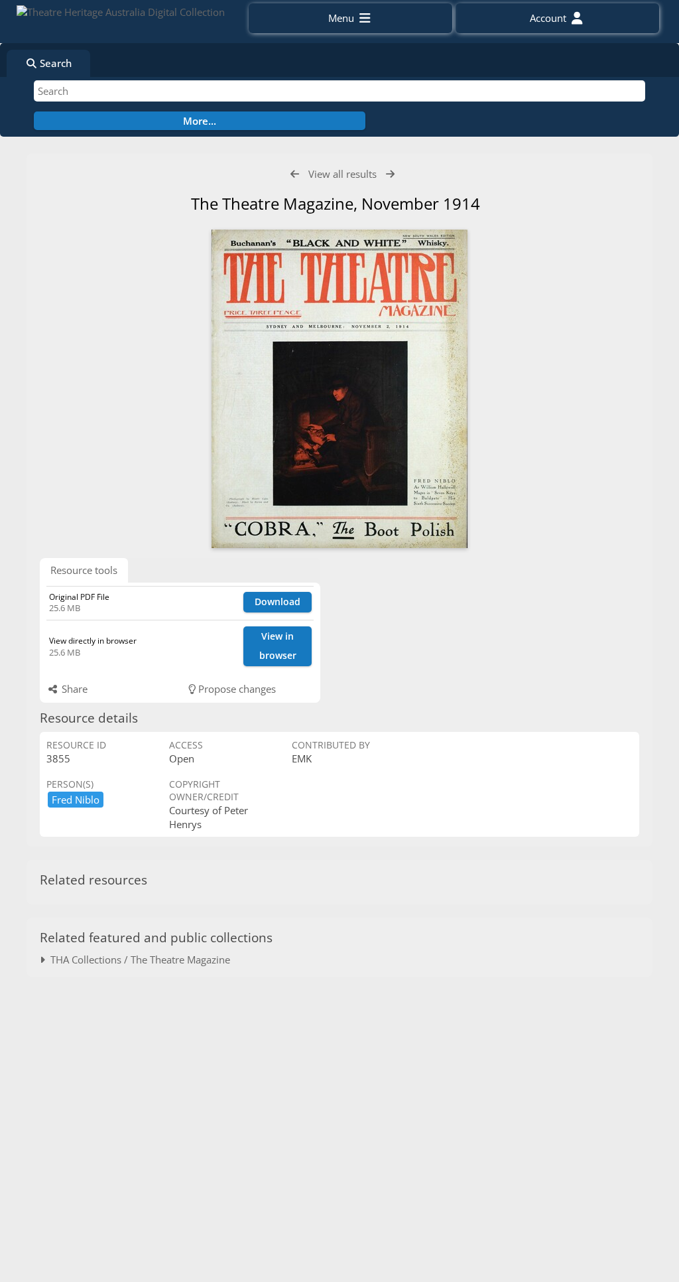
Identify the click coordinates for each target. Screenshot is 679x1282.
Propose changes (236, 688)
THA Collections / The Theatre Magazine (137, 959)
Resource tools (83, 570)
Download (277, 601)
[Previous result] (295, 174)
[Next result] (390, 174)
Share (73, 688)
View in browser (277, 646)
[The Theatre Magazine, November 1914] (339, 389)
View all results (342, 173)
